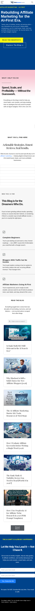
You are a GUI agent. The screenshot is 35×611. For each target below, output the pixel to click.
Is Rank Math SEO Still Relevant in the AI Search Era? (17, 348)
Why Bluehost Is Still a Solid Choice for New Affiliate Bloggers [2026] (16, 380)
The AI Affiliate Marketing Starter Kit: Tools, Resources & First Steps (17, 413)
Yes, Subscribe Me (8, 581)
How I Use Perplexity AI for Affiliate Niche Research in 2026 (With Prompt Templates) (16, 514)
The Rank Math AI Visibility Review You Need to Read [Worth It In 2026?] (17, 479)
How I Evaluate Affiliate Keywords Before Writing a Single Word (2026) (17, 445)
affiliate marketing (6, 156)
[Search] (32, 2)
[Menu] (2, 2)
